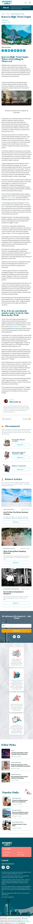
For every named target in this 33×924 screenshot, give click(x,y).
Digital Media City (15, 326)
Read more (20, 444)
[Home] (7, 2)
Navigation (6, 854)
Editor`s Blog (20, 854)
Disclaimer (20, 852)
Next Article (25, 419)
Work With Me (6, 852)
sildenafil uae (27, 921)
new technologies (11, 198)
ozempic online (14, 923)
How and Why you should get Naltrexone (17, 917)
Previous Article (8, 419)
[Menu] (29, 2)
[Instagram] (14, 636)
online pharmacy (25, 920)
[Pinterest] (18, 636)
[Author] (20, 402)
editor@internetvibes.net (8, 863)
